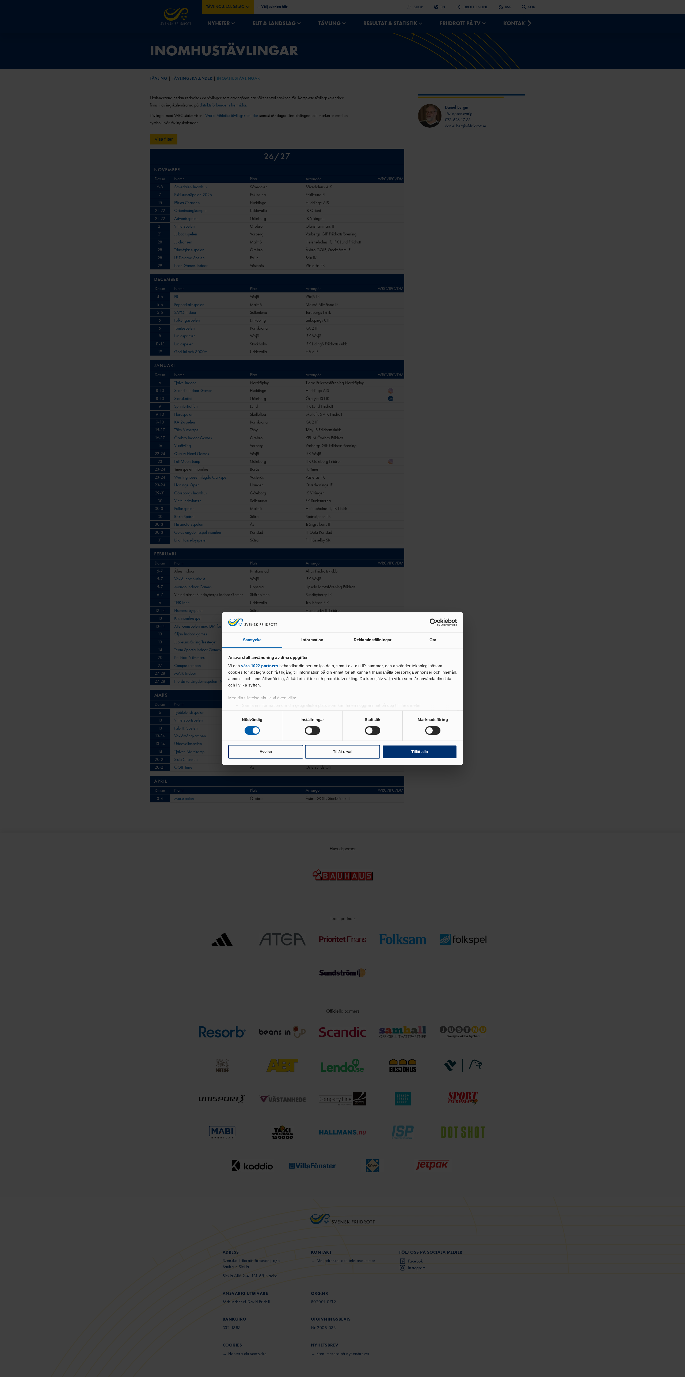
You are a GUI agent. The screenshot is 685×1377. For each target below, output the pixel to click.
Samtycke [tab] (252, 640)
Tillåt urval (342, 752)
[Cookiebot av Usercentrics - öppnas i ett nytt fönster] (433, 622)
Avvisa (266, 752)
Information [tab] (312, 640)
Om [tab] (432, 640)
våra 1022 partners (259, 666)
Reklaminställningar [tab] (372, 640)
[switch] (312, 730)
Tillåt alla (419, 752)
